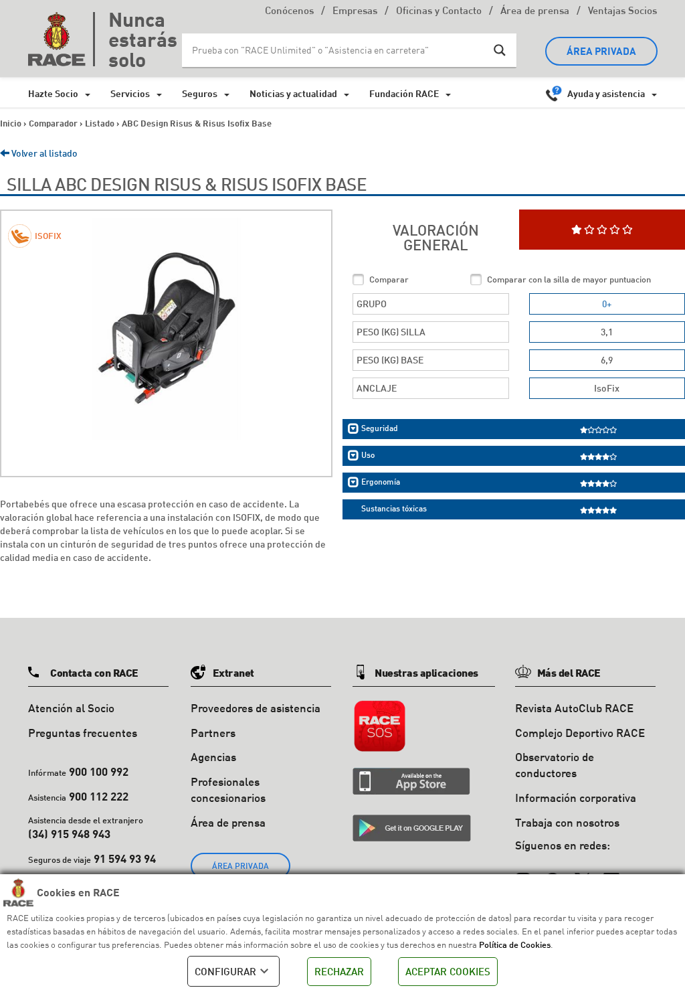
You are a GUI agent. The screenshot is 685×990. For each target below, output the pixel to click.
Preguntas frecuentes (82, 733)
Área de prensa (534, 12)
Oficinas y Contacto (439, 12)
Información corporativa (575, 798)
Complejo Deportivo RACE (580, 733)
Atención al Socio (71, 708)
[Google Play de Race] (412, 828)
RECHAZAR (339, 971)
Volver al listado (43, 153)
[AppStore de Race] (411, 781)
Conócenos (289, 12)
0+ (606, 303)
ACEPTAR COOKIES (447, 971)
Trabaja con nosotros (567, 822)
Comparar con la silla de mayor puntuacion (569, 279)
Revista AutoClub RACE (574, 708)
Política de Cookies (515, 944)
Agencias (213, 757)
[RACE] (61, 39)
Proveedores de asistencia (255, 708)
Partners (213, 733)
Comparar (389, 279)
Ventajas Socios (622, 12)
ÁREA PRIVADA (601, 51)
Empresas (354, 12)
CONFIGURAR (225, 971)
